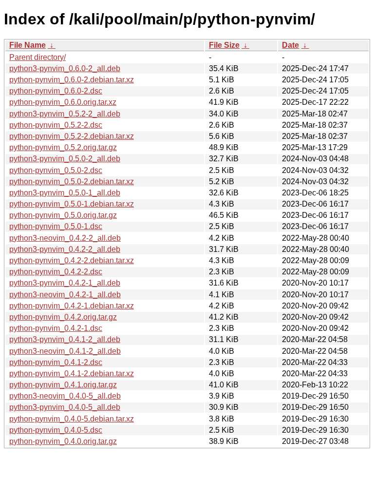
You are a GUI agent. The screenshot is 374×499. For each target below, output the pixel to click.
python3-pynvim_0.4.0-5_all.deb (64, 407)
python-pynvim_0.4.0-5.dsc (55, 430)
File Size (224, 45)
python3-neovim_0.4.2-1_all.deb (65, 294)
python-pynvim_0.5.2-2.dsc (55, 125)
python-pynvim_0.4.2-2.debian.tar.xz (71, 260)
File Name (27, 45)
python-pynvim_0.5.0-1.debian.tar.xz (71, 204)
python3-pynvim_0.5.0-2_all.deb (64, 158)
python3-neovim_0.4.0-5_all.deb (65, 396)
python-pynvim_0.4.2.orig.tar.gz (63, 317)
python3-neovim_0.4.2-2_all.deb (65, 238)
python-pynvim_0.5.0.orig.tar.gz (63, 215)
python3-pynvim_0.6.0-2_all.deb (64, 68)
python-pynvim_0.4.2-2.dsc (55, 272)
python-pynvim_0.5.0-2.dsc (55, 170)
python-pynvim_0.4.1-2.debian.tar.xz (71, 373)
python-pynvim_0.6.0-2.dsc (55, 91)
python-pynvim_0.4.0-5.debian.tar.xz (71, 419)
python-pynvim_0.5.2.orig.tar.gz (63, 147)
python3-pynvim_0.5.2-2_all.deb (64, 114)
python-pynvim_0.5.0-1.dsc (55, 226)
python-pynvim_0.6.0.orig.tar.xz (62, 102)
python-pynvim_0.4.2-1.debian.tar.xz (71, 306)
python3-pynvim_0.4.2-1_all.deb (64, 283)
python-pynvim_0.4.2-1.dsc (55, 328)
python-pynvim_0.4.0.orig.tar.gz (63, 441)
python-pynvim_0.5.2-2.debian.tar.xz (71, 136)
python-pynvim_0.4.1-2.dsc (55, 362)
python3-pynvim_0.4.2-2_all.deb (64, 249)
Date (290, 45)
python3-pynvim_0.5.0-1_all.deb (64, 193)
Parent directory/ (37, 57)
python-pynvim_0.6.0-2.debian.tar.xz (71, 80)
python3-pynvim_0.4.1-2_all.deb (64, 339)
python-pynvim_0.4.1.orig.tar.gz (63, 385)
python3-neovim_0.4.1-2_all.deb (65, 351)
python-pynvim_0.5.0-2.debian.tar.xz (71, 181)
